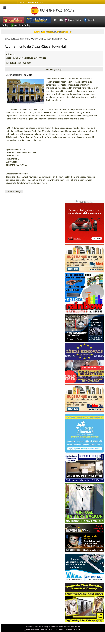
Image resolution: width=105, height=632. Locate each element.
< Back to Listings (14, 192)
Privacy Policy (48, 629)
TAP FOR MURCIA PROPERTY (52, 31)
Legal (57, 629)
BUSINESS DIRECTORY (20, 38)
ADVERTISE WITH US (35, 2)
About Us (63, 629)
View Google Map (54, 69)
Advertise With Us (74, 629)
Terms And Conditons (34, 629)
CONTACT (22, 2)
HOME (6, 38)
